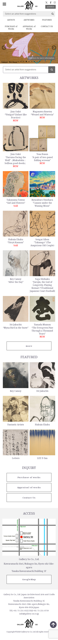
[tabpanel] (29, 47)
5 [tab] (29, 61)
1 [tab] (18, 61)
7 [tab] (34, 61)
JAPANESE (50, 7)
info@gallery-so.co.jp (29, 613)
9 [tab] (39, 61)
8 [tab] (37, 61)
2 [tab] (21, 61)
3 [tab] (23, 61)
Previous (4, 48)
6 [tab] (31, 61)
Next (54, 48)
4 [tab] (26, 61)
